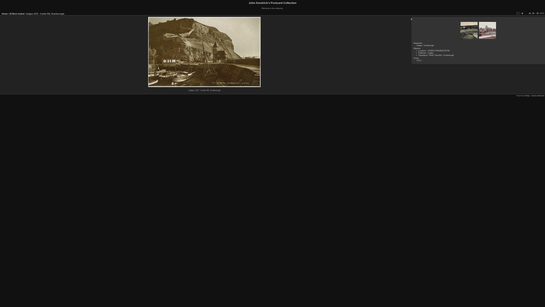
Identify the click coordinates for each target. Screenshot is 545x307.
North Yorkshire (435, 55)
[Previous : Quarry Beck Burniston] (533, 13)
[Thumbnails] (530, 13)
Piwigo (527, 96)
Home (5, 14)
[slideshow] (522, 13)
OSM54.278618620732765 (439, 51)
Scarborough (429, 45)
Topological (422, 55)
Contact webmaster (537, 96)
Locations (422, 51)
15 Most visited (16, 14)
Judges (419, 45)
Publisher (422, 53)
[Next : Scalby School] (537, 13)
